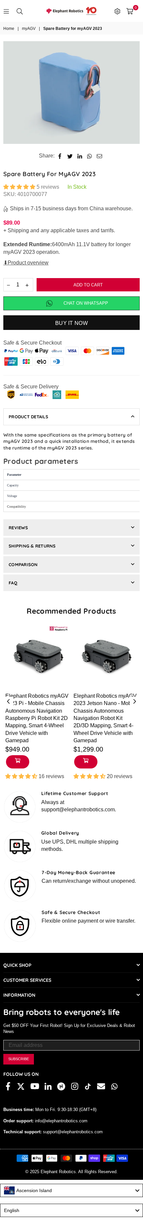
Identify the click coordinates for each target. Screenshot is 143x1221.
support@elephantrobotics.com (72, 1131)
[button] (20, 187)
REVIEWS (18, 527)
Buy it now (71, 323)
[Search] (20, 11)
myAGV (29, 28)
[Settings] (117, 11)
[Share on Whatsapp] (89, 155)
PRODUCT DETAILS (28, 416)
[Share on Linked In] (79, 155)
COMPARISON (23, 564)
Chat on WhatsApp (86, 303)
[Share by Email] (99, 155)
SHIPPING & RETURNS (32, 546)
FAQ (13, 582)
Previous (8, 702)
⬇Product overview (26, 262)
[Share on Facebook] (60, 155)
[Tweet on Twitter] (70, 155)
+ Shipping (16, 230)
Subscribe (18, 1059)
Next (135, 702)
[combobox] (71, 1190)
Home (8, 28)
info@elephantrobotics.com (60, 1120)
